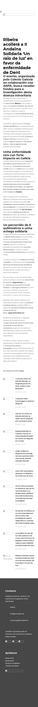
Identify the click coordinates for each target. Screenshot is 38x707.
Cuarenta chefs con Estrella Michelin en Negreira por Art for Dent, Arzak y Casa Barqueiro (23, 384)
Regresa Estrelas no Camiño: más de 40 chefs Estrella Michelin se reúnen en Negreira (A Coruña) (24, 436)
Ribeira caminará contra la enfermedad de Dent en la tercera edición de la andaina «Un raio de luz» (24, 560)
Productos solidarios (12, 663)
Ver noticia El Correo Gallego (13, 371)
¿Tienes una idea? (12, 666)
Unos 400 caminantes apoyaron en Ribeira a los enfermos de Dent (24, 473)
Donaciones (9, 661)
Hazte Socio (9, 658)
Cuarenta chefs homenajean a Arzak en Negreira (24, 401)
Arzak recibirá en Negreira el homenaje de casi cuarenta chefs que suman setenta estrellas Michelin (24, 456)
